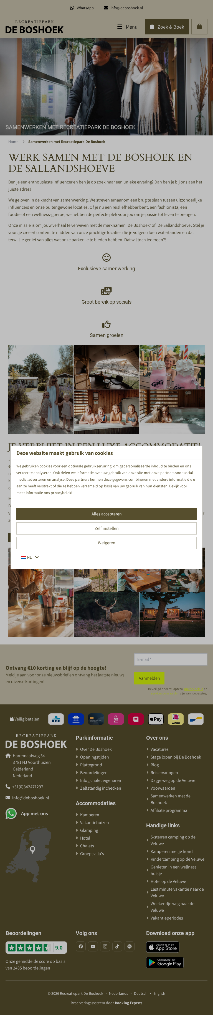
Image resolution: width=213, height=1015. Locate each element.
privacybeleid (61, 492)
